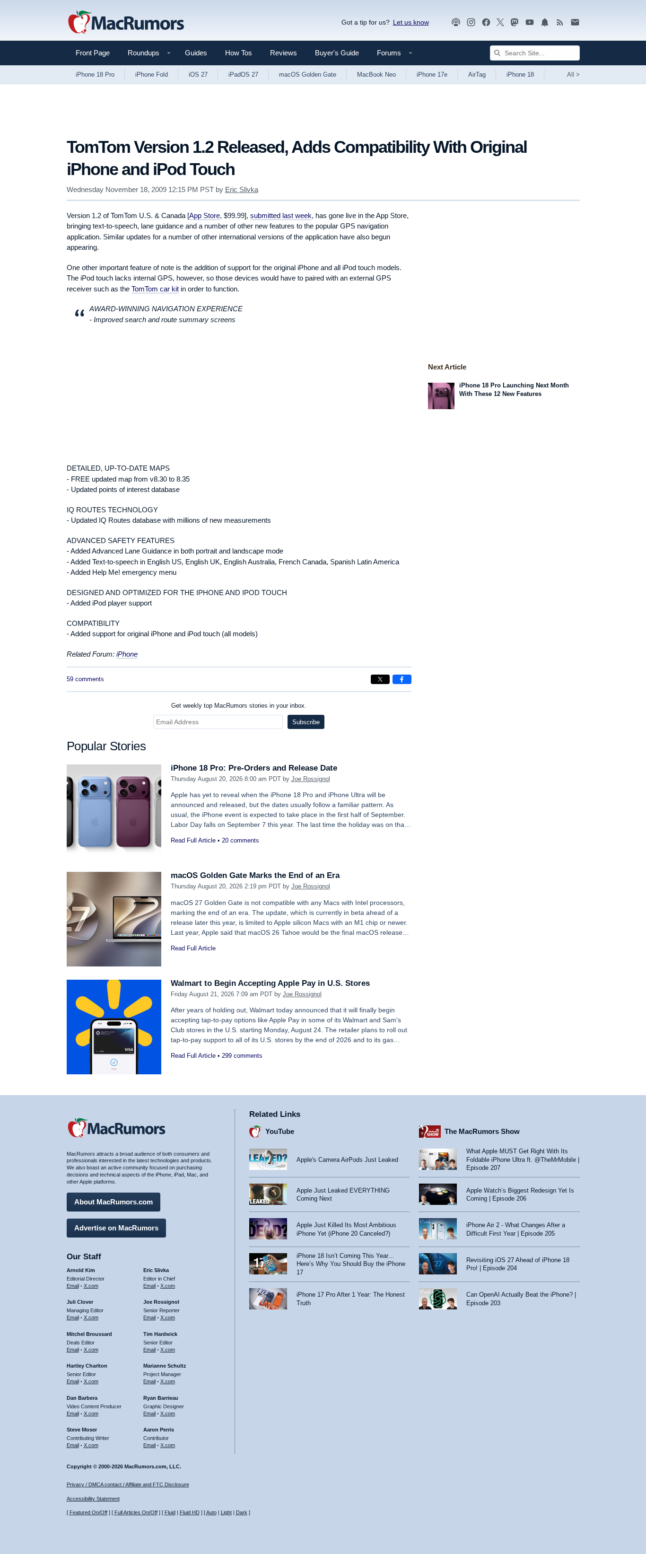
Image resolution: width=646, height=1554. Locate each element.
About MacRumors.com (113, 1202)
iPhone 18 (520, 74)
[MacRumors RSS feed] (560, 22)
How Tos (238, 53)
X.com (91, 1286)
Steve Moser (82, 1429)
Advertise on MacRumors (116, 1228)
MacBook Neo (376, 74)
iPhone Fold (151, 74)
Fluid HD (190, 1512)
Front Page (93, 53)
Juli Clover (80, 1302)
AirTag (477, 74)
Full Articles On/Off (135, 1512)
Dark (241, 1512)
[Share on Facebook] (402, 679)
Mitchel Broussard (89, 1334)
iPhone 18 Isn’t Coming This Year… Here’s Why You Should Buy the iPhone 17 (351, 1264)
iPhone (127, 654)
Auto (211, 1512)
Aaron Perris (158, 1429)
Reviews (283, 53)
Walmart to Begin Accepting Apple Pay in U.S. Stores (270, 983)
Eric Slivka (241, 189)
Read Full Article (193, 840)
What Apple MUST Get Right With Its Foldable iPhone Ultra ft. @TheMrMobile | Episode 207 (522, 1159)
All (573, 74)
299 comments (242, 1055)
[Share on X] (380, 679)
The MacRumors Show (482, 1131)
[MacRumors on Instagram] (471, 22)
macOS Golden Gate (307, 74)
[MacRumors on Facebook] (486, 22)
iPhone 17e (432, 74)
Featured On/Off (88, 1512)
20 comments (240, 840)
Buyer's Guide (337, 53)
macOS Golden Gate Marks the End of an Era (255, 875)
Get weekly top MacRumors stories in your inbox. (238, 705)
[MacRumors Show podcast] (456, 22)
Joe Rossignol (310, 778)
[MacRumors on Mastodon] (514, 22)
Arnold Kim (81, 1270)
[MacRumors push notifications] (545, 22)
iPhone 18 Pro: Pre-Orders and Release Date (254, 768)
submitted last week (281, 215)
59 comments (85, 679)
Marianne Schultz (164, 1366)
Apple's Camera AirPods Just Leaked (347, 1159)
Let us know (411, 22)
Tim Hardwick (160, 1334)
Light (226, 1512)
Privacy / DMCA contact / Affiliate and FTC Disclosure (128, 1484)
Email (73, 1286)
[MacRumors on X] (500, 22)
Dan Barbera (82, 1398)
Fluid (170, 1512)
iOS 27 (198, 74)
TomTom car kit (155, 289)
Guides (196, 53)
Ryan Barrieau (160, 1398)
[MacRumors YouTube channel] (529, 22)
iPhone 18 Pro (95, 74)
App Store (204, 215)
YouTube (279, 1131)
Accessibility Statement (93, 1498)
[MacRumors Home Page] (126, 23)
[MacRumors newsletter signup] (575, 22)
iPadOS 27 (243, 74)
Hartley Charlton (87, 1366)
